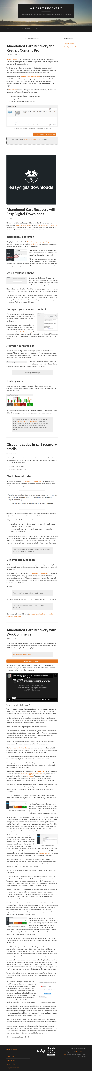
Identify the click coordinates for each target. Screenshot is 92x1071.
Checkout (37, 28)
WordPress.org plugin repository (38, 242)
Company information (13, 1068)
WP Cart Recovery (46, 8)
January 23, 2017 (12, 54)
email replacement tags (24, 332)
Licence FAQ (10, 1056)
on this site (34, 244)
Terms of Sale (10, 1060)
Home (8, 28)
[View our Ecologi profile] (46, 1051)
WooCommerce (69, 43)
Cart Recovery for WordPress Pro (27, 421)
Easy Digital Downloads (24, 225)
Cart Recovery (40, 771)
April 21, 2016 (11, 638)
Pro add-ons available (35, 1024)
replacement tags (44, 853)
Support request (11, 1049)
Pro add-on (13, 90)
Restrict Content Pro (13, 59)
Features (17, 28)
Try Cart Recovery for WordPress (44, 134)
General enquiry (11, 1053)
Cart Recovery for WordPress (30, 76)
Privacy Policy (10, 1064)
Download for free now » (32, 661)
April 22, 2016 (11, 453)
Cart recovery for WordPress (22, 654)
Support (27, 28)
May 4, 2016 (10, 218)
